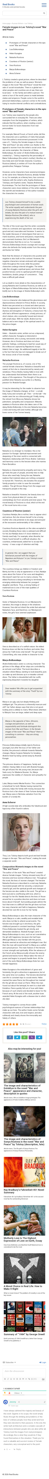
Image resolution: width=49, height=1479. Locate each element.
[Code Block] (26, 1378)
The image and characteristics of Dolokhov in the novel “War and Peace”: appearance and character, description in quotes (23, 1089)
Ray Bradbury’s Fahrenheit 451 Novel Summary (24, 1191)
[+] (35, 1379)
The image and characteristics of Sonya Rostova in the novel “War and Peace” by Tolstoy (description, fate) (24, 1142)
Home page (6, 23)
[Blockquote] (22, 1378)
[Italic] (7, 1378)
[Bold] (4, 1378)
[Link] (29, 1378)
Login (43, 1362)
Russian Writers (17, 23)
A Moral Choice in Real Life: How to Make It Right (23, 1287)
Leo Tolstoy (29, 23)
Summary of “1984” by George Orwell (24, 1334)
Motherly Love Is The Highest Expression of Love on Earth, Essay (23, 1239)
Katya (44, 1024)
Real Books (9, 4)
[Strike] (13, 1378)
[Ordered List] (16, 1378)
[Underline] (10, 1378)
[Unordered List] (19, 1378)
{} (32, 1379)
